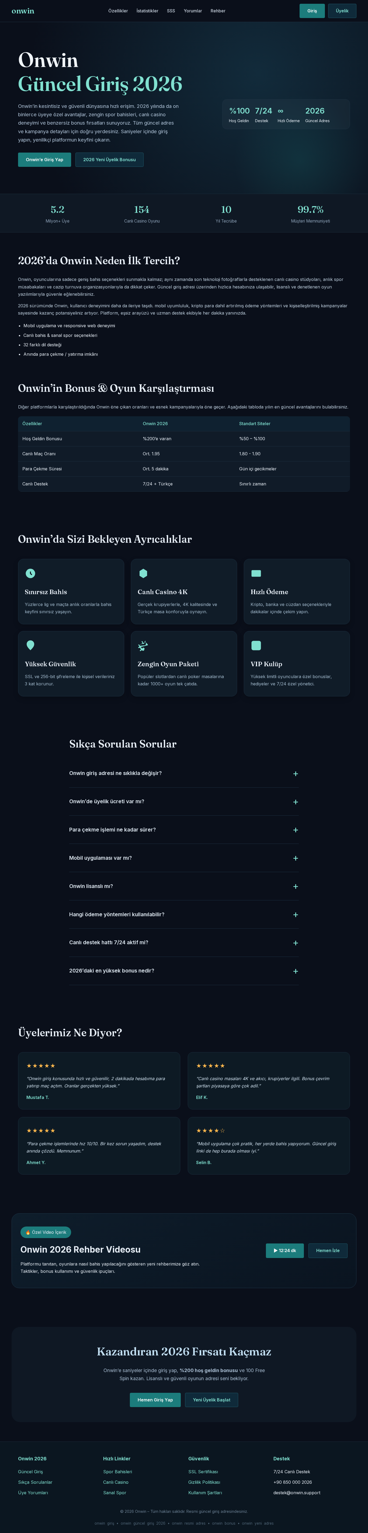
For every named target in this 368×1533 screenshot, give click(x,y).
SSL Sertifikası (203, 1471)
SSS (171, 10)
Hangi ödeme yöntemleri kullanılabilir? (116, 914)
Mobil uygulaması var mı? (100, 858)
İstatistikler (147, 10)
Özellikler (118, 10)
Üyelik (342, 10)
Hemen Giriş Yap (155, 1399)
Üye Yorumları (33, 1492)
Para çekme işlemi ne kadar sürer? (112, 829)
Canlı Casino (116, 1482)
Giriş (312, 10)
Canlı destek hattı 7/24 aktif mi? (108, 942)
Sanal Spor (114, 1492)
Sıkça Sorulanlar (35, 1482)
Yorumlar (193, 10)
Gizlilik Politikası (204, 1482)
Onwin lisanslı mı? (91, 886)
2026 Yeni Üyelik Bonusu (109, 159)
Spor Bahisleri (117, 1471)
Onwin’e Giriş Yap (44, 159)
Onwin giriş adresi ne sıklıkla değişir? (115, 773)
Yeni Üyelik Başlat (211, 1399)
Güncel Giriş (30, 1471)
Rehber (218, 10)
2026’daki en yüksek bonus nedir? (111, 970)
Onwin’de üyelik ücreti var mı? (106, 801)
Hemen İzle (328, 1250)
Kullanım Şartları (205, 1492)
